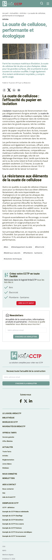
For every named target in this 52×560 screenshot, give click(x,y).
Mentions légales (7, 555)
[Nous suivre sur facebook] (21, 401)
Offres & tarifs (9, 433)
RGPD (4, 550)
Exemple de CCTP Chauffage (12, 516)
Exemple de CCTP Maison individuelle (15, 511)
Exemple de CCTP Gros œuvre (13, 524)
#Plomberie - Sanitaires (32, 253)
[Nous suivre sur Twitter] (26, 401)
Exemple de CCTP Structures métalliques (17, 532)
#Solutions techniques (13, 259)
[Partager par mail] (19, 90)
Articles (23, 13)
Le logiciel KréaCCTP (11, 413)
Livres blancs (7, 464)
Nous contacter (8, 489)
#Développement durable (21, 247)
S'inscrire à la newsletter (26, 383)
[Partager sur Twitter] (9, 90)
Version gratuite (8, 437)
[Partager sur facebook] (4, 90)
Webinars (5, 468)
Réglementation (8, 460)
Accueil (5, 13)
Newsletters (8, 478)
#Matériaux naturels (12, 253)
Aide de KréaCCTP (8, 497)
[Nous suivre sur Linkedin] (31, 401)
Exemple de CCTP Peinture (12, 528)
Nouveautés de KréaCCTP (13, 426)
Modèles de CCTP (10, 422)
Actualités (14, 13)
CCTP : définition (8, 507)
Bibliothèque (8, 418)
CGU (3, 546)
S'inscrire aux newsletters (26, 337)
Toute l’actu (6, 451)
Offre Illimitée (7, 441)
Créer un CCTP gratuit (26, 303)
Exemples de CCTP (10, 503)
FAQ (3, 493)
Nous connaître (9, 474)
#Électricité (39, 247)
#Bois (6, 247)
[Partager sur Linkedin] (14, 90)
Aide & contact (9, 484)
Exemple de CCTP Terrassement (14, 536)
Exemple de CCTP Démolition (12, 520)
